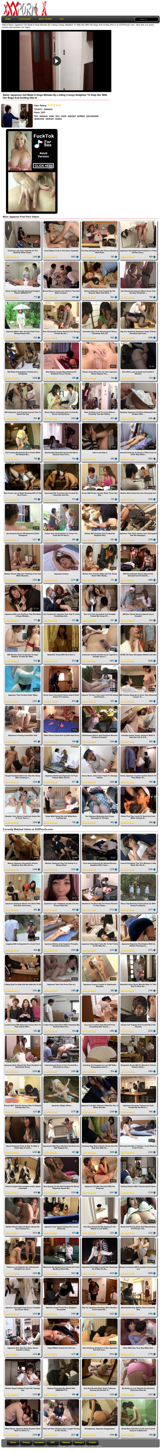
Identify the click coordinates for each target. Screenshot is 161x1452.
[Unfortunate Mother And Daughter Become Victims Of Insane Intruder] (100, 706)
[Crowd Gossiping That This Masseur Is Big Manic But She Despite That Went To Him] (138, 834)
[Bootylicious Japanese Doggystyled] (100, 1399)
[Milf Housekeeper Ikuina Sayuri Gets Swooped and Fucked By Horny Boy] (138, 545)
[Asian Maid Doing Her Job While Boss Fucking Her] (61, 787)
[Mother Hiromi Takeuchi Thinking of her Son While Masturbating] (23, 545)
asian (51, 116)
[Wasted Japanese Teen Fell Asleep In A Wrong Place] (61, 834)
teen (57, 116)
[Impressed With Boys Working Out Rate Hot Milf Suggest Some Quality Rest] (61, 1117)
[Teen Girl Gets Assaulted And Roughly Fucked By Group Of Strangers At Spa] (100, 585)
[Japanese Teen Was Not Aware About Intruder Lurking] (23, 1319)
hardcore (50, 119)
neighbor (81, 116)
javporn (58, 119)
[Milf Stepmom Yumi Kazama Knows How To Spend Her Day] (23, 383)
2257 (52, 1442)
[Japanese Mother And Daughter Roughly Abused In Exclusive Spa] (61, 915)
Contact (92, 1442)
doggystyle (39, 119)
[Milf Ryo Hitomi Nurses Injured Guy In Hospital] (138, 585)
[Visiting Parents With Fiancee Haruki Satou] (138, 1157)
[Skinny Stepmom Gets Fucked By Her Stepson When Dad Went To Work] (100, 262)
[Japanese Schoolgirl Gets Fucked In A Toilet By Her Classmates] (138, 221)
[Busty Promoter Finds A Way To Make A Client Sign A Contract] (23, 1117)
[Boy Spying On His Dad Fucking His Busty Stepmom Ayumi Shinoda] (61, 1157)
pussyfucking (92, 116)
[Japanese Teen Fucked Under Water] (23, 666)
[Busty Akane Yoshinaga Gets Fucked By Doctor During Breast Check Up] (61, 383)
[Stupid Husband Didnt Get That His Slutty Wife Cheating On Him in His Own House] (23, 746)
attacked (72, 116)
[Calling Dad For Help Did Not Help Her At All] (23, 955)
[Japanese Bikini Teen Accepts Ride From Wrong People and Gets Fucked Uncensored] (23, 302)
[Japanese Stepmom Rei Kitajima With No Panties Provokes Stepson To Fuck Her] (138, 915)
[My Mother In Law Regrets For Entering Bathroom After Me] (138, 1359)
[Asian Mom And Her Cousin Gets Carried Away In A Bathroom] (138, 1399)
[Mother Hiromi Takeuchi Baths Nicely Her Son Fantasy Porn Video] (23, 1197)
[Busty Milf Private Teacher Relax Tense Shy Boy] (100, 464)
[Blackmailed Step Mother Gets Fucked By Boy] (138, 1278)
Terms (13, 1442)
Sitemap (66, 1442)
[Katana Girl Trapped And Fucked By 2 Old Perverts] (138, 996)
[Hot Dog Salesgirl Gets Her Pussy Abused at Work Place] (100, 221)
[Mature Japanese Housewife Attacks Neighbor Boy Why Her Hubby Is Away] (23, 834)
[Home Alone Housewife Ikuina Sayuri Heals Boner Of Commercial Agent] (61, 666)
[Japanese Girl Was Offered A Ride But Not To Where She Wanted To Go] (100, 1076)
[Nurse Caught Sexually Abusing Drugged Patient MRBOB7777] (23, 262)
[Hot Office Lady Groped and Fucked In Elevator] (138, 343)
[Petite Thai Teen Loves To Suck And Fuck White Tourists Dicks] (138, 787)
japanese (44, 116)
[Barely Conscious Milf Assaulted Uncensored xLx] (138, 1238)
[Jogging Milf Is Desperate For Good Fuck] (23, 915)
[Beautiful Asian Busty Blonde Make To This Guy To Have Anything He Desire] (138, 955)
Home (8, 19)
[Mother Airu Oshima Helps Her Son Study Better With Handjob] (100, 545)
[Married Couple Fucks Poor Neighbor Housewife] (61, 1278)
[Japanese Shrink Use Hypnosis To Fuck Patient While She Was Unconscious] (61, 746)
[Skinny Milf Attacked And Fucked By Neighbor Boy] (100, 504)
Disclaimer (39, 1442)
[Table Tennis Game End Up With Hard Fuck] (61, 706)
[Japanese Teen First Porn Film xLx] (61, 955)
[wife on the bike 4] (100, 423)
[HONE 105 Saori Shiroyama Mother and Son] (138, 625)
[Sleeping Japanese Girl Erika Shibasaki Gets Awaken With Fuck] (138, 383)
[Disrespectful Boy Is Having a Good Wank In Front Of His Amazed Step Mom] (138, 1117)
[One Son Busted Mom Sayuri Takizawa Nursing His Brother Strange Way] (100, 1359)
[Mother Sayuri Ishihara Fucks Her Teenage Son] (23, 1359)
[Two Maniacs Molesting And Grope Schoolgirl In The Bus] (100, 787)
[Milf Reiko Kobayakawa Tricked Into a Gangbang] (23, 343)
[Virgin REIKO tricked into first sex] (61, 1319)
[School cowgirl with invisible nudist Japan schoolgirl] (23, 1157)
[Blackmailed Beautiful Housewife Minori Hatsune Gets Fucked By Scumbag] (61, 423)
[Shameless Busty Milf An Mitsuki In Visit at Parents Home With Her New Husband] (138, 1036)
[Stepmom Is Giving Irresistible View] (23, 706)
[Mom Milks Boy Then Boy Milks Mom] (138, 1319)
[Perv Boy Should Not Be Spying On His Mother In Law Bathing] (100, 1197)
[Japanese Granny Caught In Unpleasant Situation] (100, 955)
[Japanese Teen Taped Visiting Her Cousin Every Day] (61, 1197)
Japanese (48, 109)
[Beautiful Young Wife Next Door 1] (61, 625)
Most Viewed (45, 19)
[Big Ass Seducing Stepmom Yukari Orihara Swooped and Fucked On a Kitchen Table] (138, 302)
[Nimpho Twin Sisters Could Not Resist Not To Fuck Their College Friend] (23, 787)
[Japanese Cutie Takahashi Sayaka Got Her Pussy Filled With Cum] (61, 874)
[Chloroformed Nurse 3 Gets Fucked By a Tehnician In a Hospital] (61, 1036)
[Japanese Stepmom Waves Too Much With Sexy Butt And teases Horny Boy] (23, 874)
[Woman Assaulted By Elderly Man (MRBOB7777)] (61, 1359)
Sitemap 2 (79, 1442)
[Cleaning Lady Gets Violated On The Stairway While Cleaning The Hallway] (23, 221)
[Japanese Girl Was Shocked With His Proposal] (100, 1157)
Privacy (26, 1442)
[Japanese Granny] (61, 545)
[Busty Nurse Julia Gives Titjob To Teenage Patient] (100, 746)
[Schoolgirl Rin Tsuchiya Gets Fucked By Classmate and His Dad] (61, 464)
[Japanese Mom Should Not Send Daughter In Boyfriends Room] (23, 1036)
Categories (25, 19)
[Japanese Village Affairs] (61, 1076)
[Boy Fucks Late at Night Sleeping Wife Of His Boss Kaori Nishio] (23, 464)
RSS (62, 19)
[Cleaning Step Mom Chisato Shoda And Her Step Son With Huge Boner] (100, 1117)
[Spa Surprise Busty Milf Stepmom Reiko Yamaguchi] (23, 504)
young (63, 116)
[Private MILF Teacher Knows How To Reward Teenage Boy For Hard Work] (23, 1076)
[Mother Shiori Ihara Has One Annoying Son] (138, 464)
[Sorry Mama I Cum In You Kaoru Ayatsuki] (61, 221)
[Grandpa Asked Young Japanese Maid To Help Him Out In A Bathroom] (138, 706)
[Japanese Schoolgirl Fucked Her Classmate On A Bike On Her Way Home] (100, 1238)
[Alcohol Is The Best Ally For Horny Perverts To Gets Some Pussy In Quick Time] (100, 874)
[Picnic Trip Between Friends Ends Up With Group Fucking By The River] (138, 874)
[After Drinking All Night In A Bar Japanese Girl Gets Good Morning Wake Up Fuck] (100, 1319)
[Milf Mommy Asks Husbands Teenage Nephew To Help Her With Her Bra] (23, 625)
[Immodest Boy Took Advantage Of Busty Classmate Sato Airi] (100, 302)
